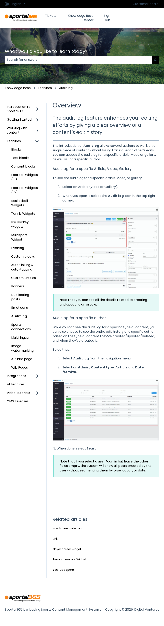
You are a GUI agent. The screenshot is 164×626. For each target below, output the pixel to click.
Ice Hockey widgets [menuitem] (20, 224)
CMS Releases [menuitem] (18, 401)
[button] (37, 107)
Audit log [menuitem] (19, 316)
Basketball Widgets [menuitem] (19, 202)
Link (55, 539)
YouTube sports (64, 570)
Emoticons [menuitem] (19, 307)
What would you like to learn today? (46, 51)
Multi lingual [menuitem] (20, 337)
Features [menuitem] (14, 141)
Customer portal (146, 4)
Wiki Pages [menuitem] (19, 367)
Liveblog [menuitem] (17, 248)
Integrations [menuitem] (16, 376)
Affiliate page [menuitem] (21, 359)
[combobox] (78, 59)
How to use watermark (68, 528)
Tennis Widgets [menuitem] (23, 213)
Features (45, 88)
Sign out (107, 18)
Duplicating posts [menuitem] (20, 297)
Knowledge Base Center (81, 18)
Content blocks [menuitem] (23, 166)
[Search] (155, 59)
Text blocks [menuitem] (20, 158)
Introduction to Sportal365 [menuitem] (18, 108)
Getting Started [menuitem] (19, 119)
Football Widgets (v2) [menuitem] (24, 190)
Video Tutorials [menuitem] (18, 393)
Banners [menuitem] (17, 286)
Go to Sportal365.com (140, 18)
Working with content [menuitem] (17, 130)
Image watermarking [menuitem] (22, 348)
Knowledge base (18, 88)
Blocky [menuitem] (16, 149)
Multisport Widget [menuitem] (19, 237)
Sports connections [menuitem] (21, 326)
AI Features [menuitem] (16, 384)
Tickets (50, 16)
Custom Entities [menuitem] (23, 278)
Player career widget (67, 549)
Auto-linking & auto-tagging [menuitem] (22, 267)
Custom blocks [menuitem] (23, 256)
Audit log (66, 88)
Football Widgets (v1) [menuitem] (24, 177)
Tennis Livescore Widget (69, 559)
